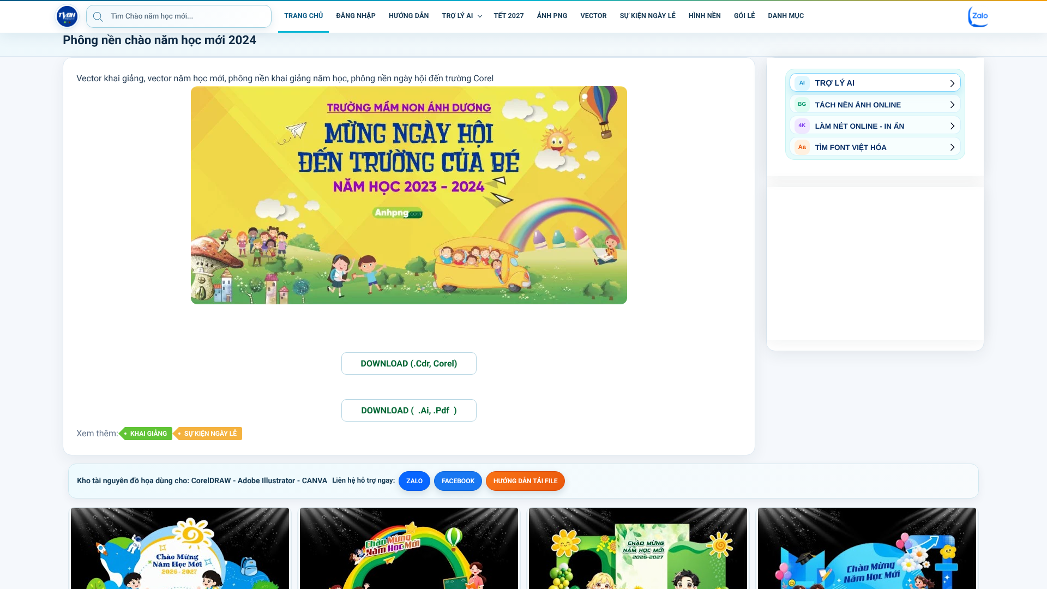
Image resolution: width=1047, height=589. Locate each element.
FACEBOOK (458, 481)
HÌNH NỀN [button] (705, 16)
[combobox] (179, 16)
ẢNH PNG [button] (552, 16)
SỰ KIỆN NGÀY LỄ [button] (648, 16)
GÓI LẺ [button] (744, 16)
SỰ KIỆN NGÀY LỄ (210, 433)
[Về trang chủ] (67, 16)
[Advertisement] (875, 263)
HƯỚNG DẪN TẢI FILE (525, 481)
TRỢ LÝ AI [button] (457, 16)
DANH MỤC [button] (786, 16)
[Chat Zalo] (978, 16)
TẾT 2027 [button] (509, 16)
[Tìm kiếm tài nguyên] (98, 16)
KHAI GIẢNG (148, 433)
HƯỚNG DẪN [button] (409, 16)
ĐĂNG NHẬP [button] (355, 16)
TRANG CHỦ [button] (303, 16)
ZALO (414, 481)
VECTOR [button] (593, 16)
